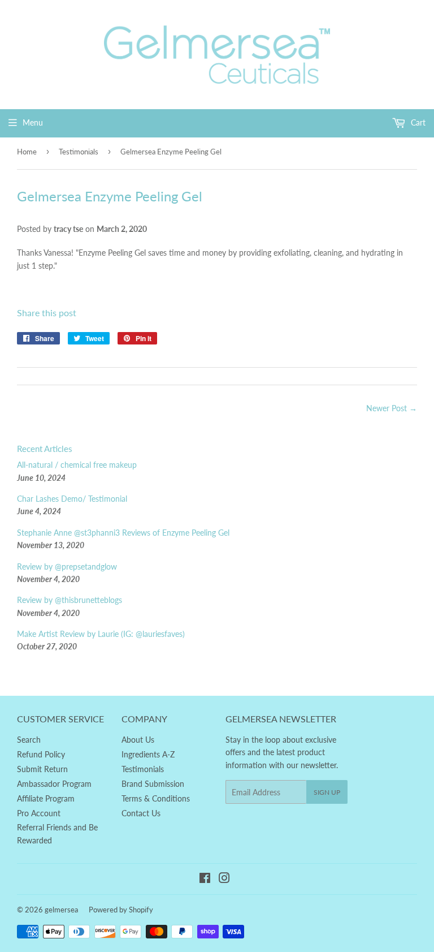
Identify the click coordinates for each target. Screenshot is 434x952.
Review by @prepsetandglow (67, 566)
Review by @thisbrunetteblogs (69, 600)
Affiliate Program (46, 798)
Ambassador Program (54, 784)
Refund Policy (41, 754)
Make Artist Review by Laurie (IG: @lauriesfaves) (101, 634)
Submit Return (42, 769)
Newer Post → (391, 408)
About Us (137, 739)
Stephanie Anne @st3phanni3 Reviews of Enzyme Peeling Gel (123, 532)
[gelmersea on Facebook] (205, 879)
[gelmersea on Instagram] (224, 879)
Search (29, 739)
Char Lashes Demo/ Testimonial (72, 498)
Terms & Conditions (155, 798)
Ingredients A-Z (148, 754)
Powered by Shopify (121, 909)
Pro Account (38, 813)
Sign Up (327, 792)
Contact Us (140, 813)
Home (27, 151)
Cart (417, 122)
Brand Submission (152, 784)
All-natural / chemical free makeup (77, 464)
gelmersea (61, 909)
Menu (33, 122)
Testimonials (78, 151)
